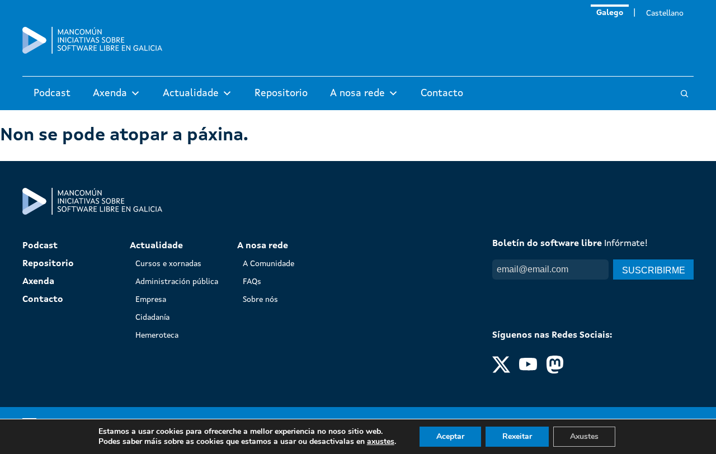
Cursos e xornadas (168, 264)
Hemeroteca (156, 335)
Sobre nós (260, 300)
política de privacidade (586, 290)
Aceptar (450, 436)
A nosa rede (357, 93)
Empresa (150, 300)
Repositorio (281, 93)
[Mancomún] (92, 51)
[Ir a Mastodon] (555, 371)
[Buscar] (684, 93)
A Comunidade (268, 264)
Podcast (52, 93)
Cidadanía (152, 317)
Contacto (442, 93)
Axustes (584, 436)
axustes (380, 442)
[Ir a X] (501, 371)
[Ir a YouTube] (528, 371)
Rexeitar (517, 436)
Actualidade (191, 93)
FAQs (252, 282)
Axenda (110, 93)
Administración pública (176, 282)
